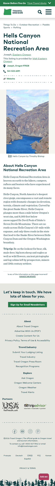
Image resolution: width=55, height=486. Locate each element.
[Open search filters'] (40, 12)
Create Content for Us (27, 335)
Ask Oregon (27, 378)
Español (27, 459)
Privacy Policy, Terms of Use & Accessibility (27, 340)
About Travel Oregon (28, 326)
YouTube (22, 431)
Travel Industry (27, 356)
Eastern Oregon (22, 54)
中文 (39, 456)
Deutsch (19, 456)
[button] (43, 477)
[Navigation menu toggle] (48, 11)
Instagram (30, 431)
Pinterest (38, 431)
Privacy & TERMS (28, 468)
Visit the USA (10, 406)
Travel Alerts (27, 392)
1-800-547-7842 (31, 444)
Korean (48, 456)
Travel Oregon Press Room (27, 361)
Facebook (14, 431)
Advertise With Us (28, 331)
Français (7, 456)
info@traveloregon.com (27, 446)
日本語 (30, 456)
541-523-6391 (13, 71)
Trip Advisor (35, 406)
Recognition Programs (27, 366)
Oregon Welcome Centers (27, 382)
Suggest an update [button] (27, 276)
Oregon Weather (27, 387)
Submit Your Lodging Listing (27, 352)
